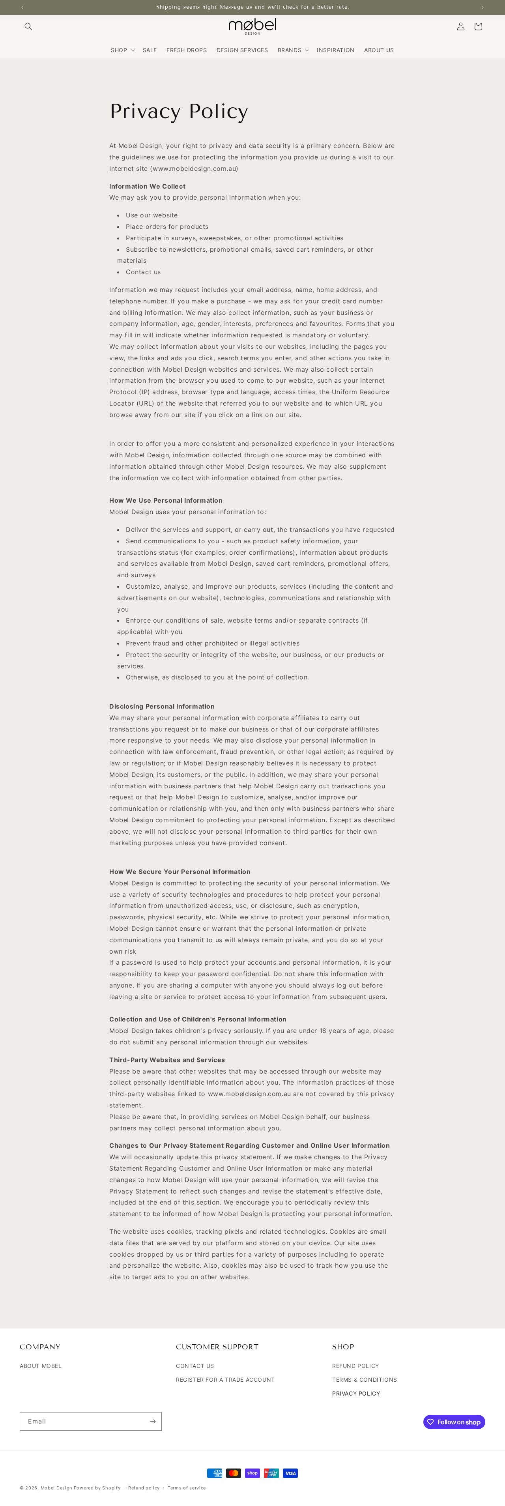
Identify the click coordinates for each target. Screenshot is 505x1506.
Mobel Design (56, 1488)
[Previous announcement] (22, 7)
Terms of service (187, 1488)
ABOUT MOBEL (41, 1365)
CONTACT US (195, 1365)
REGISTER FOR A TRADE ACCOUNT (225, 1379)
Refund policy (144, 1488)
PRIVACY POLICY (356, 1393)
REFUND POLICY (355, 1365)
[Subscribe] (152, 1421)
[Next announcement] (482, 7)
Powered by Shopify (97, 1488)
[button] (28, 26)
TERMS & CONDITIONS (364, 1379)
